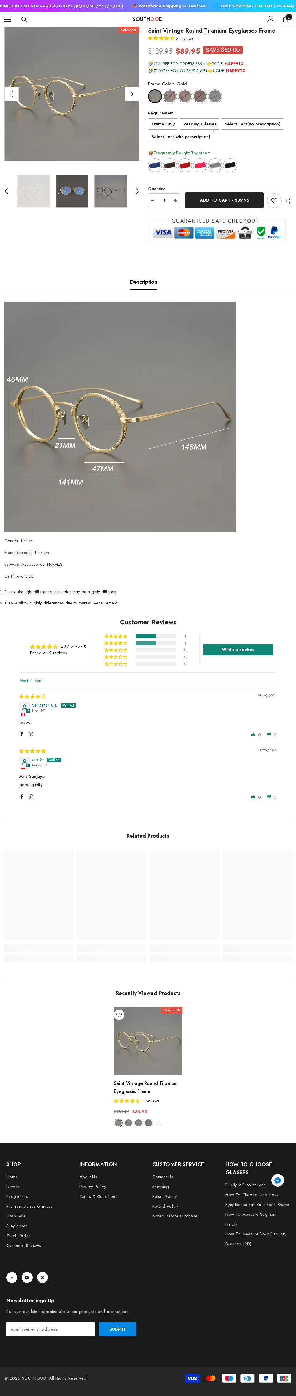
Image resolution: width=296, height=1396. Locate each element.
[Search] (24, 19)
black (128, 1123)
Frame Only (163, 124)
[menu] (7, 19)
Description (143, 282)
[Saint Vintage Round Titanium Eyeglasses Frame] (148, 1041)
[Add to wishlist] (274, 200)
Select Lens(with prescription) (181, 137)
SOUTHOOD (34, 1378)
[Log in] (270, 19)
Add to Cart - (223, 200)
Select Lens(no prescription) (252, 124)
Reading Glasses (199, 124)
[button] (11, 94)
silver (148, 1123)
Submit (118, 1329)
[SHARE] (287, 201)
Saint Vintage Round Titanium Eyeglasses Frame (145, 1087)
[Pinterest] (42, 1277)
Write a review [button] (238, 649)
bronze (138, 1123)
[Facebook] (11, 1277)
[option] (71, 94)
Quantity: (156, 189)
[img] (32, 697)
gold (118, 1123)
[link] (38, 948)
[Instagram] (27, 1277)
